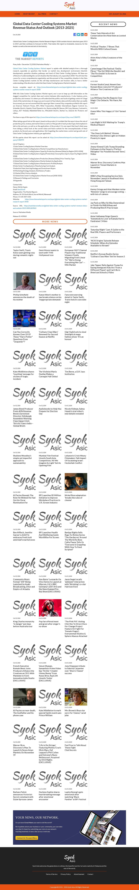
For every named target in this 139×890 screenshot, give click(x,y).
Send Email (21, 189)
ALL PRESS (42, 14)
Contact (90, 874)
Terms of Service (51, 874)
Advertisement (79, 874)
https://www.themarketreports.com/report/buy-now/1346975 (58, 117)
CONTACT (54, 14)
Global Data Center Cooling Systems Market (29, 68)
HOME (17, 14)
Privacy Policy (66, 874)
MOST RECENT (29, 14)
